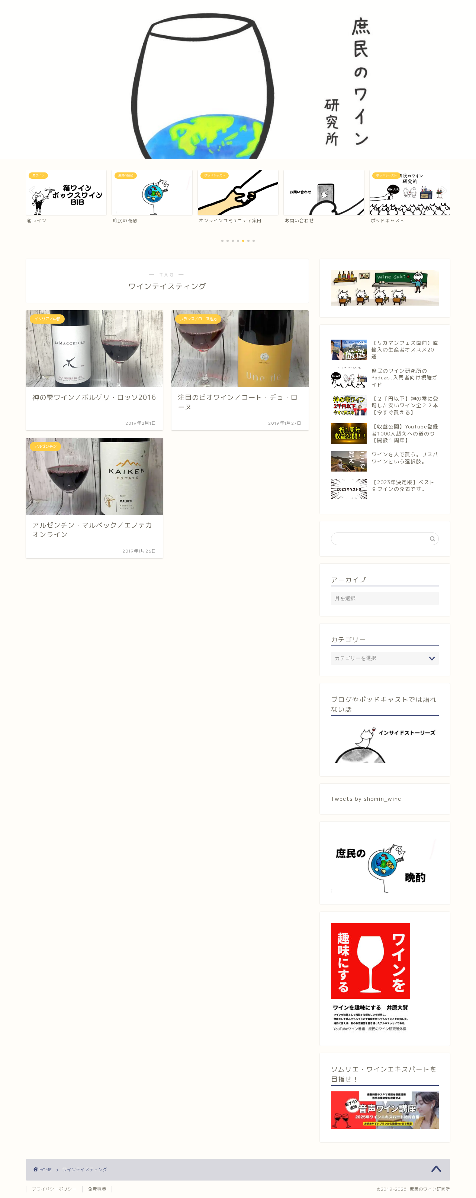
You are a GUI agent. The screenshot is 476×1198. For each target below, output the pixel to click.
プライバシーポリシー (54, 1189)
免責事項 (97, 1189)
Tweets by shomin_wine (366, 799)
